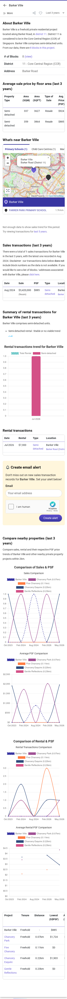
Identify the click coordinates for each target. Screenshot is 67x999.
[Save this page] (41, 13)
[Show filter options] (8, 13)
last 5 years (40, 231)
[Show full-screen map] (8, 191)
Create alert (50, 518)
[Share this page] (34, 13)
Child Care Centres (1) (44, 149)
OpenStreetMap (56, 195)
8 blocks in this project (42, 47)
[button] (36, 172)
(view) (28, 56)
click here (34, 274)
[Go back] (5, 5)
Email (9, 486)
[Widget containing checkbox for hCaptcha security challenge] (32, 506)
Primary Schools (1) (16, 149)
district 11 (41, 34)
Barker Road (52, 449)
